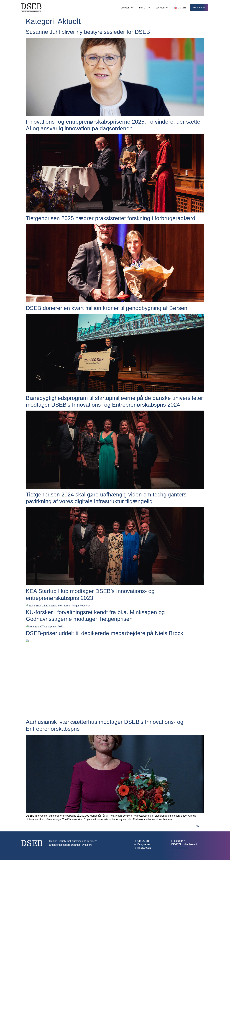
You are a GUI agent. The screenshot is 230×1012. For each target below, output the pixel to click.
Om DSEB (125, 8)
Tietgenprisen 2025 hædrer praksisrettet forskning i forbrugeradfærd (110, 218)
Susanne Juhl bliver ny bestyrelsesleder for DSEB (88, 32)
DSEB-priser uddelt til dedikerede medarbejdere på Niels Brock (104, 633)
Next (200, 826)
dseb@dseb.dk (179, 848)
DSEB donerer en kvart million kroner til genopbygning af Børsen (106, 308)
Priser (142, 8)
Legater (160, 8)
